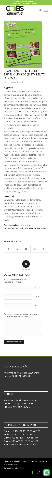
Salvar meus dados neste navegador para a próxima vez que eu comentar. (22, 315)
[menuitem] (38, 10)
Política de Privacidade (11, 465)
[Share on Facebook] (8, 249)
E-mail (37, 296)
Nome (37, 288)
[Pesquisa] (38, 10)
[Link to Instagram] (38, 472)
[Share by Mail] (43, 249)
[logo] (21, 10)
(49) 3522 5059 (26, 403)
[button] (46, 472)
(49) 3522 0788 (11, 403)
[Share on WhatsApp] (35, 249)
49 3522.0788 (30, 1)
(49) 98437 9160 (11, 407)
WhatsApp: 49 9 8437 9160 (24, 3)
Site (36, 305)
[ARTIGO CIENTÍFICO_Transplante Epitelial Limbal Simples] (23, 44)
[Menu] (44, 10)
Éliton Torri (20, 468)
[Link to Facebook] (32, 472)
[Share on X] (17, 249)
